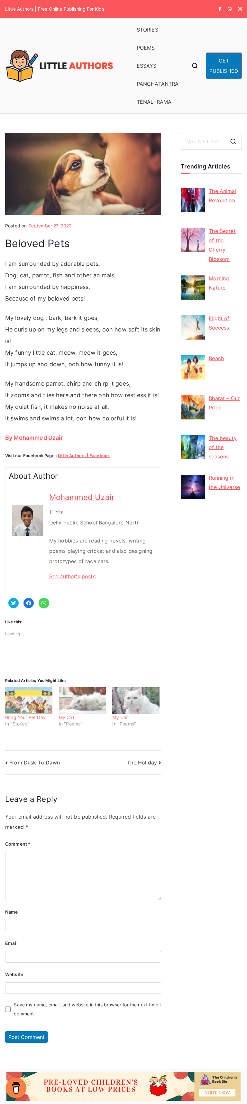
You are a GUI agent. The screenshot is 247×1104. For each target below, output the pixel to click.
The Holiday (142, 762)
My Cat (66, 717)
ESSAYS (147, 65)
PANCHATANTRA (158, 84)
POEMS (146, 47)
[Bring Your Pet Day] (28, 700)
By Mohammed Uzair (34, 437)
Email (11, 943)
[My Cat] (82, 700)
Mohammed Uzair (81, 497)
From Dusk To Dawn (34, 762)
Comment (18, 844)
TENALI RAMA (154, 102)
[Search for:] (211, 141)
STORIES (147, 29)
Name (11, 912)
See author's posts (72, 576)
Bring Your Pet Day (25, 717)
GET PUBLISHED (223, 65)
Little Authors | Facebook (84, 455)
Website (14, 974)
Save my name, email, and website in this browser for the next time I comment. (87, 1009)
